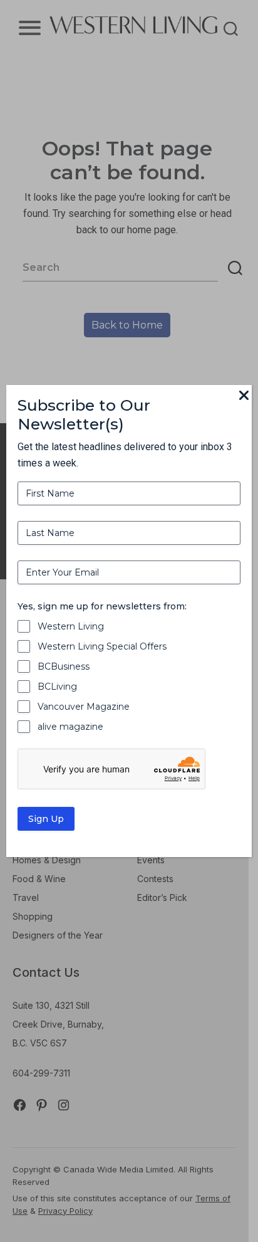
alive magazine (70, 726)
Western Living (71, 626)
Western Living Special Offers (102, 646)
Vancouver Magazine (84, 706)
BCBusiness (64, 666)
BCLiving (57, 686)
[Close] (244, 396)
